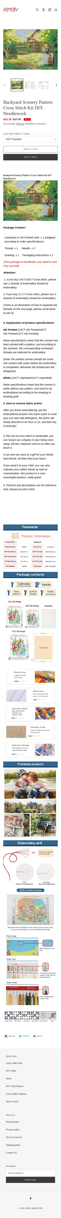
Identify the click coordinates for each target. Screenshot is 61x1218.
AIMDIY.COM (37, 1208)
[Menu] (56, 9)
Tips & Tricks (12, 1101)
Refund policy (12, 1122)
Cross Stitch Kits (14, 1063)
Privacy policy (13, 1129)
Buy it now (30, 157)
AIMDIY (28, 1208)
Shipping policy (13, 1145)
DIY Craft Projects (15, 1086)
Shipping (20, 124)
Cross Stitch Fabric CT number (16, 134)
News (9, 1078)
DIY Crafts (11, 1070)
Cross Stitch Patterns (16, 1094)
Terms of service (14, 1137)
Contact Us (11, 1152)
